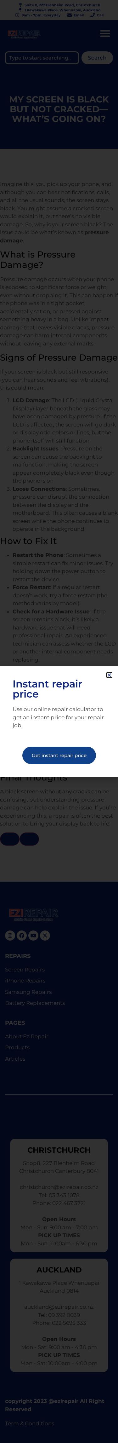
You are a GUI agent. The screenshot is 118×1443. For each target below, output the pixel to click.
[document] (59, 721)
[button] (109, 675)
